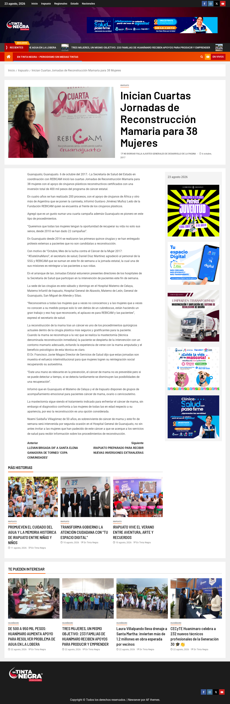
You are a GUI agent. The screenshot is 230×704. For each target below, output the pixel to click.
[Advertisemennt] (152, 25)
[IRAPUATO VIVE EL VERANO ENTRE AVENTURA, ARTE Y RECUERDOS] (138, 497)
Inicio (34, 3)
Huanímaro (13, 623)
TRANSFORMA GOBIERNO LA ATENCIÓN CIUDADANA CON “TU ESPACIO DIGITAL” (84, 532)
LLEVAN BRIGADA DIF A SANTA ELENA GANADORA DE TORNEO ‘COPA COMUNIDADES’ (52, 450)
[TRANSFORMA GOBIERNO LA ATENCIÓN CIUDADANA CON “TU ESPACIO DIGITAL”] (85, 497)
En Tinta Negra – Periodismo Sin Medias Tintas (47, 56)
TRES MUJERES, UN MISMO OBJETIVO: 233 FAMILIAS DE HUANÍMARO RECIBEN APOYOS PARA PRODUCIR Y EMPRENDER (108, 47)
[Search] (201, 56)
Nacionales (88, 3)
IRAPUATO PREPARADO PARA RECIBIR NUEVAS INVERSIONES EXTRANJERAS (118, 447)
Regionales (60, 3)
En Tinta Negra (38, 548)
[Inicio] (9, 57)
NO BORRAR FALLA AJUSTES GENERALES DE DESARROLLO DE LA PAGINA (160, 153)
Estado (75, 3)
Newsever (134, 699)
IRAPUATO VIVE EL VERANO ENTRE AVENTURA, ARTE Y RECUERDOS (133, 532)
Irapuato (46, 3)
